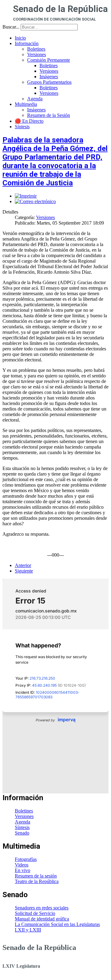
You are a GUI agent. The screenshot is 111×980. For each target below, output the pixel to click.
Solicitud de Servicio (35, 913)
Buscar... (10, 26)
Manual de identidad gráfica (42, 918)
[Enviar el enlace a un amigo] (35, 201)
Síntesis (22, 827)
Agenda (22, 821)
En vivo (22, 870)
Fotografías (26, 859)
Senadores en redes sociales (41, 907)
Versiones (45, 217)
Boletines (24, 810)
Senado (22, 832)
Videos (21, 864)
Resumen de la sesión (36, 875)
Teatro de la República (37, 881)
